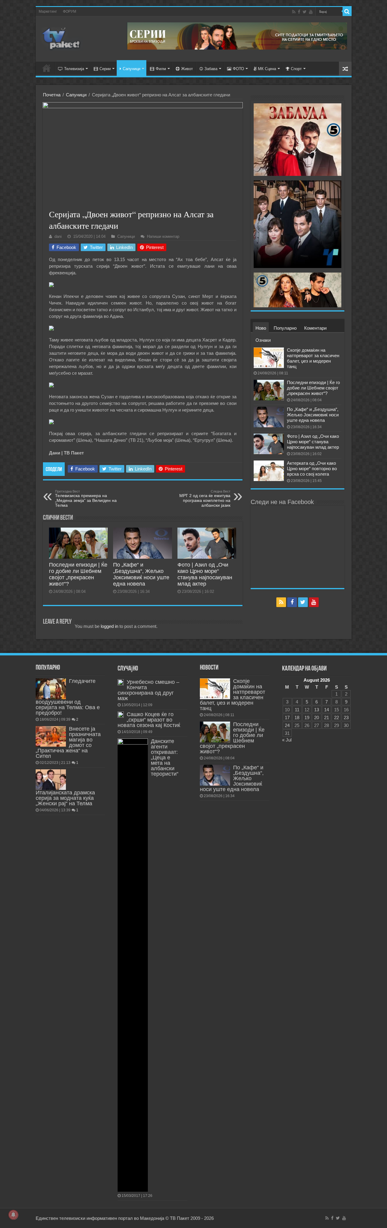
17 (287, 717)
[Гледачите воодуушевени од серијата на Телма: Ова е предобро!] (51, 688)
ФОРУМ (69, 11)
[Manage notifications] (13, 1215)
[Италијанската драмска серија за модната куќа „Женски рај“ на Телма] (51, 779)
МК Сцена (267, 68)
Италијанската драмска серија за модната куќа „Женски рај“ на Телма (65, 798)
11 (297, 709)
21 (326, 717)
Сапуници (131, 68)
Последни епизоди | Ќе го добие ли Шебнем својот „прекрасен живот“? (78, 574)
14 (326, 709)
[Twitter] (304, 11)
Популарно (285, 328)
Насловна (46, 68)
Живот (187, 68)
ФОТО (238, 68)
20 (316, 717)
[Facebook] (299, 11)
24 (287, 725)
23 (346, 717)
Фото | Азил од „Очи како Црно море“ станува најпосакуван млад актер (204, 574)
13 (316, 709)
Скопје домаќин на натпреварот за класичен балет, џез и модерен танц (313, 358)
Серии (105, 68)
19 (306, 717)
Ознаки (263, 340)
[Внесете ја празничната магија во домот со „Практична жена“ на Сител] (51, 736)
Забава (210, 68)
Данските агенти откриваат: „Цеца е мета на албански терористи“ (164, 757)
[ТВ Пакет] (61, 38)
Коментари (315, 328)
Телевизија (74, 68)
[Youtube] (310, 11)
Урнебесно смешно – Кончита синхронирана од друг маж (148, 690)
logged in (109, 626)
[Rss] (293, 11)
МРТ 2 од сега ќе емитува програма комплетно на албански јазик (204, 499)
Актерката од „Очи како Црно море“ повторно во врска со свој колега (312, 468)
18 (296, 717)
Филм (161, 68)
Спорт (296, 68)
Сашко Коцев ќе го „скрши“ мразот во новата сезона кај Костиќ (149, 719)
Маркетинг (48, 11)
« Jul (286, 739)
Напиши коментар (163, 236)
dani (58, 236)
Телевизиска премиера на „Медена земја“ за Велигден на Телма (86, 499)
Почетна (51, 94)
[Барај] (347, 11)
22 (336, 717)
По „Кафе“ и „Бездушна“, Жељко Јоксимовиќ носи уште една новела (141, 574)
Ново (260, 328)
